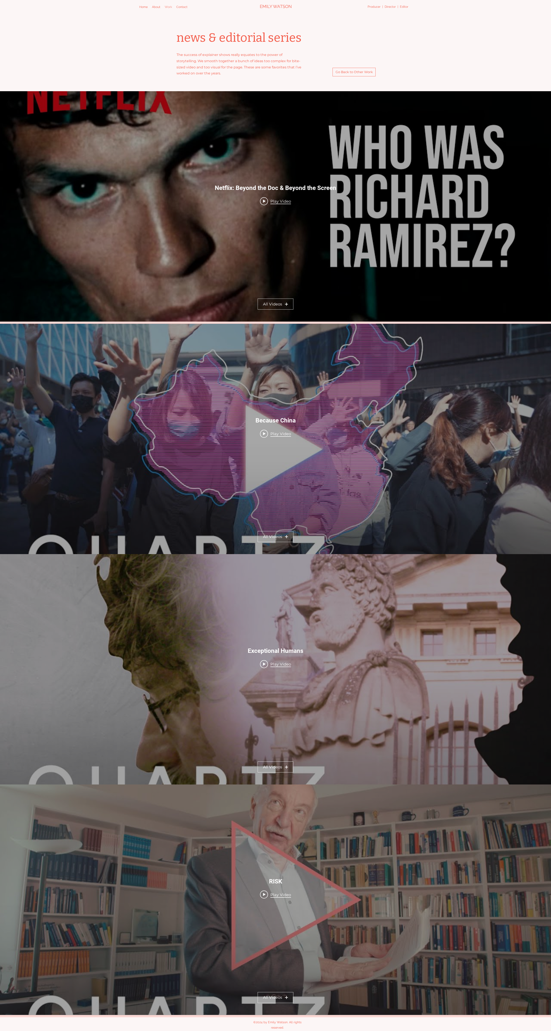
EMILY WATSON (276, 6)
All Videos (272, 304)
